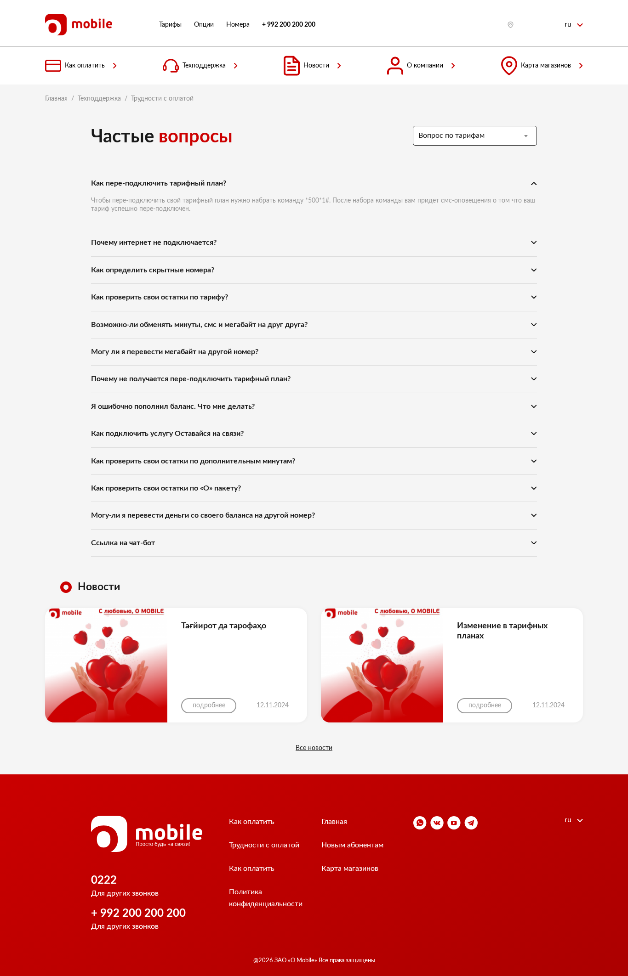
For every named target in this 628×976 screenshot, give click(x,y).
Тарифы (170, 25)
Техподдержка (204, 65)
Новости (316, 65)
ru (569, 24)
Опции (204, 25)
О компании (425, 65)
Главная (56, 99)
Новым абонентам (352, 845)
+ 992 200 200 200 (138, 913)
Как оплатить (85, 65)
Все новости (314, 748)
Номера (238, 25)
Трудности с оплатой (264, 845)
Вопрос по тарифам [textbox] (451, 135)
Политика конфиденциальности (266, 898)
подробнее (209, 705)
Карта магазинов (546, 65)
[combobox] (475, 136)
